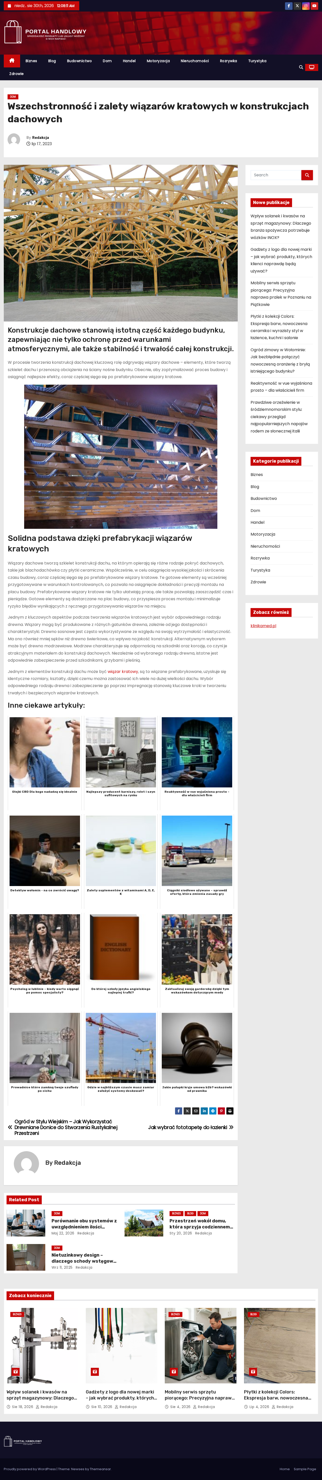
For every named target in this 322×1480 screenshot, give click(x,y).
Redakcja (40, 138)
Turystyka (257, 60)
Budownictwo (79, 60)
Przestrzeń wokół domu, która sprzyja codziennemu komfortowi (201, 1227)
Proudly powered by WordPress (30, 1469)
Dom (107, 60)
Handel (129, 60)
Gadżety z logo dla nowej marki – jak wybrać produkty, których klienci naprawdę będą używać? (120, 1398)
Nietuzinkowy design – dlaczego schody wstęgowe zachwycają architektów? (84, 1261)
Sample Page (305, 1469)
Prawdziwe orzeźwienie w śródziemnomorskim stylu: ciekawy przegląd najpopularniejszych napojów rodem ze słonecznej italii (279, 416)
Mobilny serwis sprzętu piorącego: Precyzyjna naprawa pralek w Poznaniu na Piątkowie (200, 1398)
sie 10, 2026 (102, 1406)
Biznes (31, 60)
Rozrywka (228, 60)
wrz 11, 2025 (62, 1267)
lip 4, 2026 (260, 1406)
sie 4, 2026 (181, 1406)
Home (285, 1469)
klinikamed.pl (263, 626)
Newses (77, 1469)
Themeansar (100, 1469)
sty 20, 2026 (181, 1233)
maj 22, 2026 (63, 1233)
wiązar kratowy (123, 671)
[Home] (12, 61)
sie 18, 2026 (23, 1406)
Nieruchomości (195, 60)
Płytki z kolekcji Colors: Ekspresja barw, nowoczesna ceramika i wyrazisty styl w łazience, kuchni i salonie (276, 1401)
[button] (301, 67)
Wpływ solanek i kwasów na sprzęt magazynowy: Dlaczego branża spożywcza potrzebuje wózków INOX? (40, 1401)
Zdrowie (16, 73)
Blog (52, 60)
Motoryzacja (158, 60)
